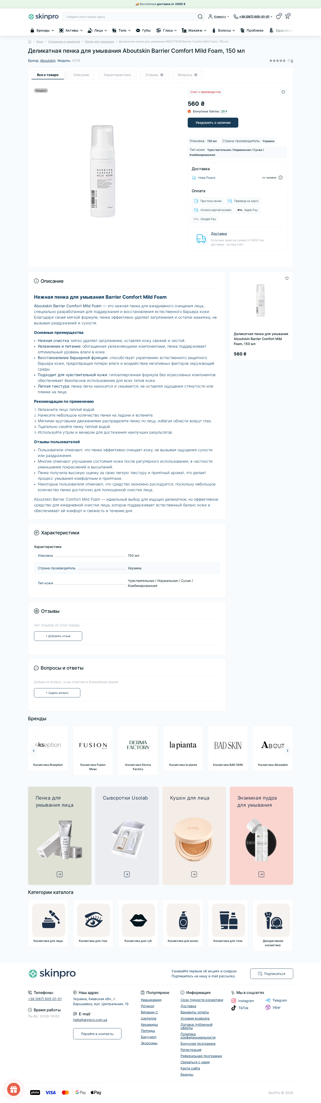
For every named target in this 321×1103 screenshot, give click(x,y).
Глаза (168, 30)
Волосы (224, 30)
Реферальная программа (201, 1056)
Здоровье (284, 30)
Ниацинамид (151, 1000)
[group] (48, 748)
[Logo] (43, 16)
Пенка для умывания (99, 41)
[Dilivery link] (280, 177)
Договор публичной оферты (196, 1026)
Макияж (195, 30)
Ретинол (147, 1006)
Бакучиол (148, 1037)
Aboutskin (48, 60)
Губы (146, 30)
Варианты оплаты (195, 1012)
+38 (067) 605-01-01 (45, 999)
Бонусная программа (198, 1043)
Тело (122, 30)
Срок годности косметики (202, 1000)
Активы (72, 30)
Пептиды (148, 1031)
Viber (277, 1007)
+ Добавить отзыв (58, 636)
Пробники (255, 30)
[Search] (200, 16)
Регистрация (191, 1050)
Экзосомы (149, 1043)
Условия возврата (195, 1018)
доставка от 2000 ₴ (171, 4)
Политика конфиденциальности (198, 1035)
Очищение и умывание (64, 41)
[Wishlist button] (283, 92)
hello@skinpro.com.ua (90, 1020)
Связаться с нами (195, 1062)
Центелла (148, 1018)
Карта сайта (190, 1068)
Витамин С (149, 1012)
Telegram (280, 1000)
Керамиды (149, 1024)
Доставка (219, 233)
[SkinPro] (93, 974)
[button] (287, 750)
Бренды (43, 30)
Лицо (98, 30)
